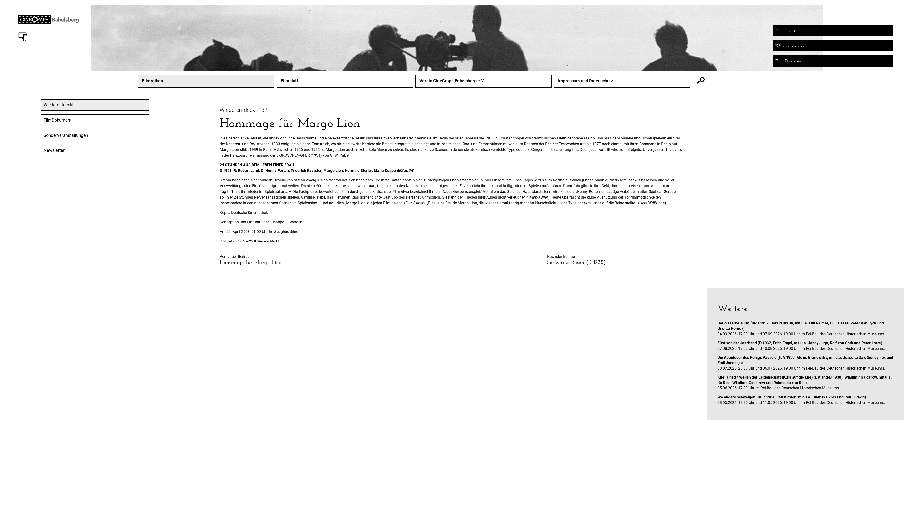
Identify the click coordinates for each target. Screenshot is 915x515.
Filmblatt (785, 30)
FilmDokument (790, 61)
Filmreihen (152, 80)
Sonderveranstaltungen (66, 135)
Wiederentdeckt (792, 46)
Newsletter (54, 150)
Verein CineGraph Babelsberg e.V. (452, 80)
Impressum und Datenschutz (585, 80)
